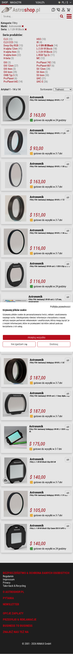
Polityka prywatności (60, 306)
